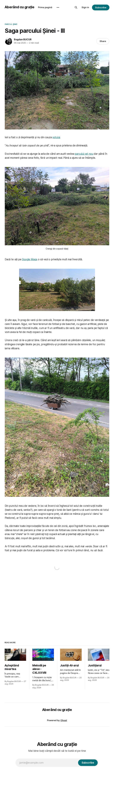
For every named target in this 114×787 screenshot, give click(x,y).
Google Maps (29, 259)
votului (56, 137)
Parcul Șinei (11, 24)
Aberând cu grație (19, 7)
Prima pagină (45, 7)
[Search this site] (76, 7)
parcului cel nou (84, 153)
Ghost (63, 720)
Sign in (85, 7)
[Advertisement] (57, 603)
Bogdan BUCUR (22, 39)
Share (103, 41)
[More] (58, 7)
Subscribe (100, 7)
